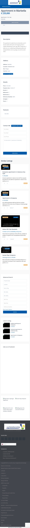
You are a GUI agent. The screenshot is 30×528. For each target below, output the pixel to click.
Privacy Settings (5, 495)
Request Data (5, 498)
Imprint (3, 490)
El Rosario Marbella (5, 478)
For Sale (9, 17)
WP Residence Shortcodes (6, 525)
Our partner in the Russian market (7, 510)
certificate (3, 470)
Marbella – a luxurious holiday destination (9, 505)
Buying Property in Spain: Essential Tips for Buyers (11, 468)
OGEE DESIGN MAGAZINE (6, 507)
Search (15, 312)
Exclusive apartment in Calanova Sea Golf (14, 172)
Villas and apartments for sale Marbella (12, 430)
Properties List (4, 512)
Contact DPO (4, 485)
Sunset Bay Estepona (9, 255)
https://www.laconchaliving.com (9, 458)
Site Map (2, 520)
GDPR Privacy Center (5, 483)
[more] (7, 181)
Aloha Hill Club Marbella (10, 229)
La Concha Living (4, 502)
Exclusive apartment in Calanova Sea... (16, 330)
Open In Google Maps (8, 73)
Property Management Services (7, 515)
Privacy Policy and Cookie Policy (8, 493)
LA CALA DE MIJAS (4, 500)
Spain (2, 522)
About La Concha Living (5, 465)
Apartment (3, 17)
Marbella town (11, 66)
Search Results (4, 517)
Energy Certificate (4, 480)
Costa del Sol (3, 475)
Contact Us (3, 473)
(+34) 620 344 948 (6, 453)
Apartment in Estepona (10, 198)
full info (25, 183)
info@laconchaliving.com (8, 456)
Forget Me (4, 488)
